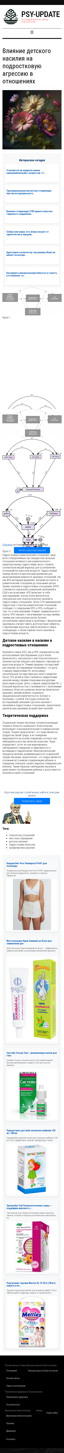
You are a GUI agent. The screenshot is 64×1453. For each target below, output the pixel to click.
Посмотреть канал (32, 801)
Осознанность (13, 1404)
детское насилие (18, 841)
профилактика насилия (22, 847)
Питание (10, 1423)
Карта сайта (52, 1412)
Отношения (11, 1370)
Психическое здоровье (17, 1397)
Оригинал (7, 544)
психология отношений (21, 835)
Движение (11, 1431)
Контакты (10, 1439)
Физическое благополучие (19, 1415)
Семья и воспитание (15, 1385)
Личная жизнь (13, 1378)
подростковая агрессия (22, 844)
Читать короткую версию (32, 550)
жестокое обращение (21, 838)
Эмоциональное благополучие (43, 1370)
